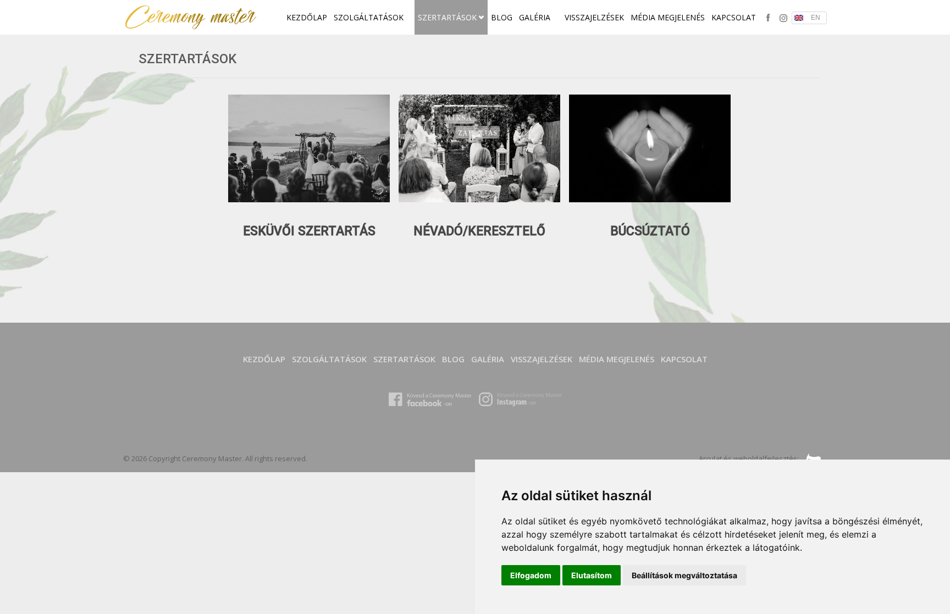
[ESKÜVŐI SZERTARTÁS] (309, 199)
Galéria (536, 17)
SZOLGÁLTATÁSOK (370, 17)
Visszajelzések (594, 17)
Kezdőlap (306, 17)
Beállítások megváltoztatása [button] (684, 575)
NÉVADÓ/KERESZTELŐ (479, 231)
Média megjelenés (668, 17)
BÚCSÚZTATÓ (650, 231)
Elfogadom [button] (530, 575)
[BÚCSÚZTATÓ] (650, 199)
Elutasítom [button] (591, 575)
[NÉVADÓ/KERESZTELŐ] (479, 199)
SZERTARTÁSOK (448, 17)
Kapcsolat (733, 17)
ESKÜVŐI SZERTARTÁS (309, 231)
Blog (501, 17)
